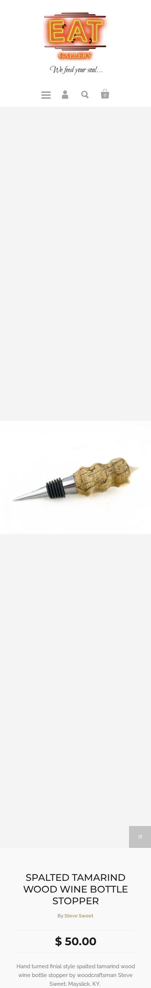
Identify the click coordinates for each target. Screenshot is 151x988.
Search (85, 94)
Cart (105, 94)
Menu (45, 94)
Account (65, 94)
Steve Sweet (79, 915)
